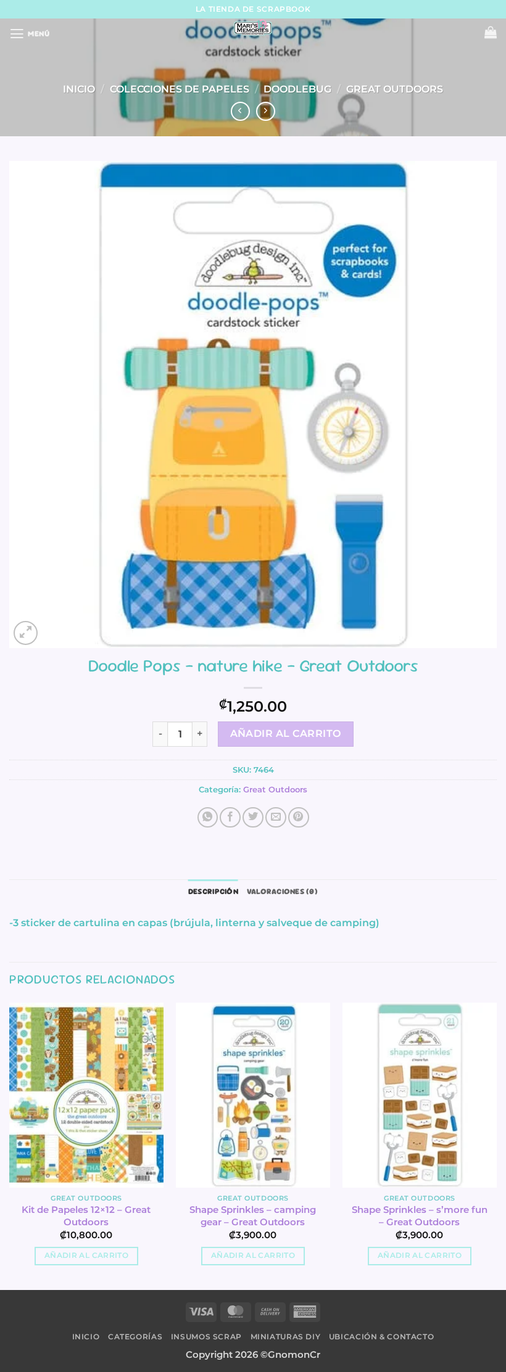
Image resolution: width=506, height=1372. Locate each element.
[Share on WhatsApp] (207, 817)
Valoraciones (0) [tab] (282, 891)
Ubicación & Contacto (381, 1336)
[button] (29, 33)
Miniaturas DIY (286, 1336)
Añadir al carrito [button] (86, 1255)
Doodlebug (297, 89)
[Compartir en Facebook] (230, 817)
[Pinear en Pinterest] (298, 817)
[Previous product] (266, 111)
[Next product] (241, 111)
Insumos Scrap (206, 1336)
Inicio (79, 89)
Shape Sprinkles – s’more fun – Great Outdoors (419, 1215)
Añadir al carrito (285, 733)
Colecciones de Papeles (179, 89)
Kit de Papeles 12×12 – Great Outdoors (86, 1215)
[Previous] (10, 1145)
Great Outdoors (394, 89)
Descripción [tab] (213, 891)
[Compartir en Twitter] (253, 817)
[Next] (496, 1145)
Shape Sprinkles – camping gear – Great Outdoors (252, 1215)
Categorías (135, 1336)
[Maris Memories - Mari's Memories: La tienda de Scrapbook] (253, 27)
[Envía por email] (275, 817)
